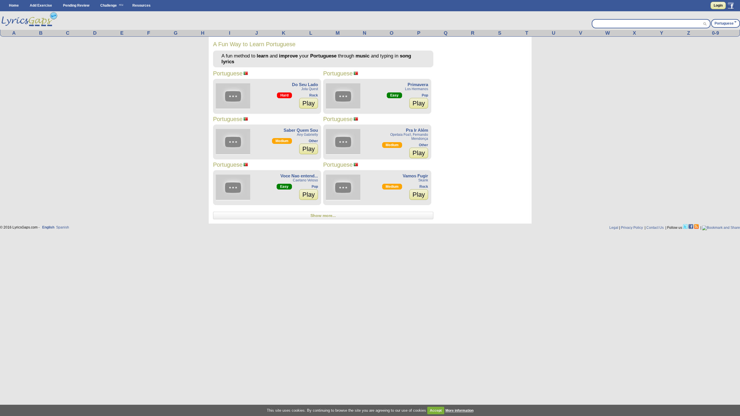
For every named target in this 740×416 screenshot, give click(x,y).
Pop (425, 95)
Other (313, 141)
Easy (394, 95)
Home (14, 5)
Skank (423, 180)
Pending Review (76, 5)
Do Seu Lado (305, 84)
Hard (284, 95)
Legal (613, 228)
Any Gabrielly (307, 135)
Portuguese (724, 23)
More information (459, 410)
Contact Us (655, 228)
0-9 (715, 33)
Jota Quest (309, 89)
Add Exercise (41, 5)
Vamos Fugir (415, 175)
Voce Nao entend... (299, 175)
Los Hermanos (416, 89)
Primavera (418, 84)
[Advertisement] (484, 127)
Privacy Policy (632, 228)
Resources (141, 5)
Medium (281, 141)
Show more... (323, 215)
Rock (313, 95)
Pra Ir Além (417, 130)
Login (718, 5)
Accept (436, 410)
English (48, 227)
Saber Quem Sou (301, 130)
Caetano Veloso (305, 180)
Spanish (62, 227)
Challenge (108, 5)
